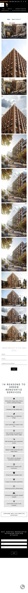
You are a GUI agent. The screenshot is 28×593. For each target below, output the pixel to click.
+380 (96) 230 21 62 (14, 1)
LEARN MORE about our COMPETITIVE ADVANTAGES (14, 514)
